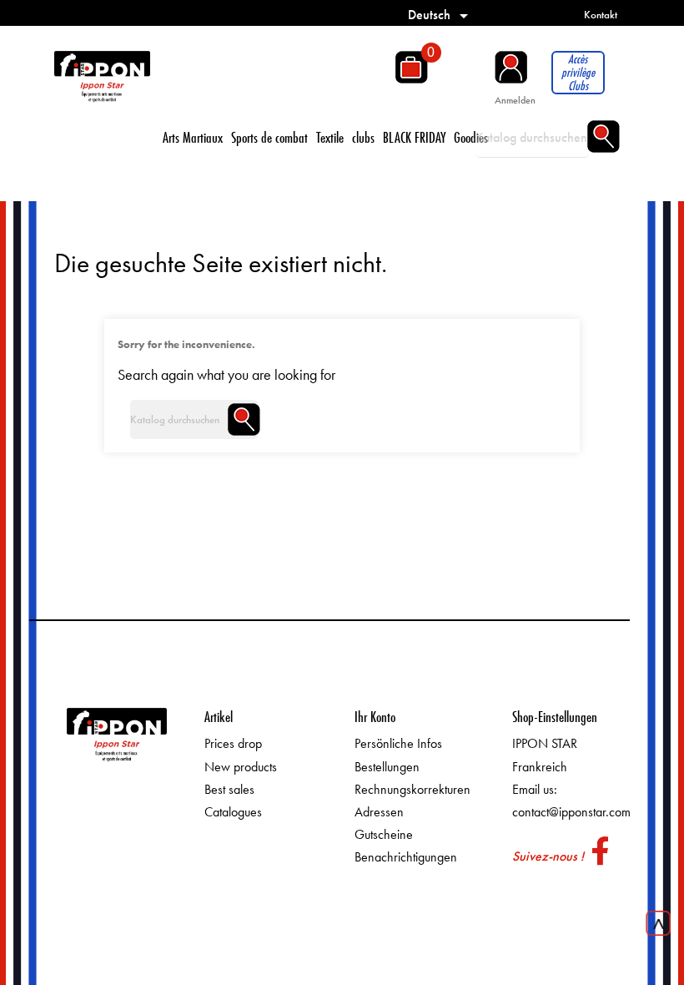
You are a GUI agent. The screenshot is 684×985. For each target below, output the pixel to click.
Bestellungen (387, 766)
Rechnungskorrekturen (412, 789)
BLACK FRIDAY (414, 137)
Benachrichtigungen (406, 857)
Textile (330, 137)
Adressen (379, 812)
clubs (363, 137)
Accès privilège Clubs (578, 72)
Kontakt (600, 15)
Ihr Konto (375, 716)
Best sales (229, 789)
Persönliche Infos (398, 743)
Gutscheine (384, 834)
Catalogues (233, 812)
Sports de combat (269, 137)
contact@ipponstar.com (571, 812)
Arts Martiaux (193, 137)
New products (240, 766)
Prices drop (233, 743)
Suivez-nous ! (548, 856)
